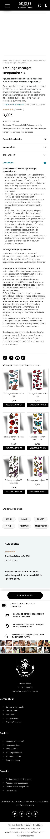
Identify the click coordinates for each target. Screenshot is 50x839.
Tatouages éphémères (12, 128)
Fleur (9, 526)
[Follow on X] (23, 358)
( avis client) (19, 109)
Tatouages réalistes (29, 128)
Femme (40, 519)
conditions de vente (22, 627)
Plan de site (33, 828)
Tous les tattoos (14, 61)
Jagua (9, 519)
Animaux (24, 526)
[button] (6, 5)
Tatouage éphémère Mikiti (32, 832)
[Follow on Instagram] (17, 358)
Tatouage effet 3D (19, 125)
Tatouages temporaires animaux (33, 61)
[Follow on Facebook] (11, 358)
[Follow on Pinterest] (5, 358)
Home (5, 61)
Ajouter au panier (14, 405)
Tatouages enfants (34, 125)
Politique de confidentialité (19, 825)
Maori (24, 519)
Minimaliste (41, 526)
